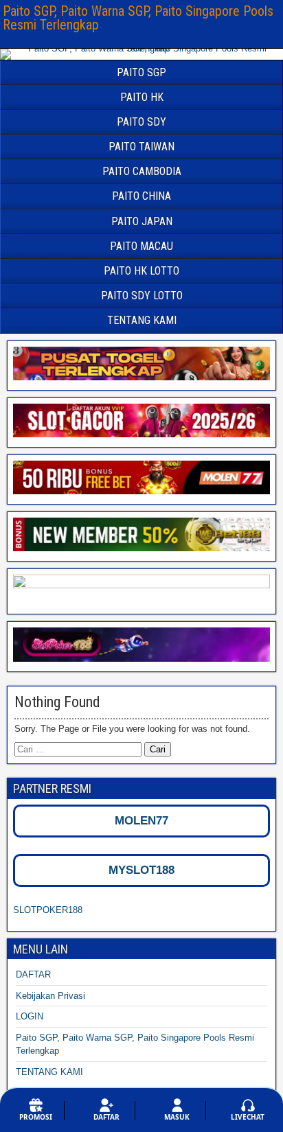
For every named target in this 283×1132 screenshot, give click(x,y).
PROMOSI (35, 1117)
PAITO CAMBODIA (141, 171)
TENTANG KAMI (142, 320)
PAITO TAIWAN (141, 146)
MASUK (177, 1117)
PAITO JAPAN (141, 221)
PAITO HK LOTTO (141, 270)
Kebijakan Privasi (50, 996)
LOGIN (29, 1016)
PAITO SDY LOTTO (142, 295)
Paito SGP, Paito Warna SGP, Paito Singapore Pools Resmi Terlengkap (138, 18)
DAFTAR (33, 974)
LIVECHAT (247, 1117)
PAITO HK (141, 97)
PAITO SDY (141, 121)
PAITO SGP (141, 72)
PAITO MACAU (141, 246)
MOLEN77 (141, 820)
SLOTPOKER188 (47, 910)
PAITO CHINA (141, 196)
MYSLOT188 (141, 870)
